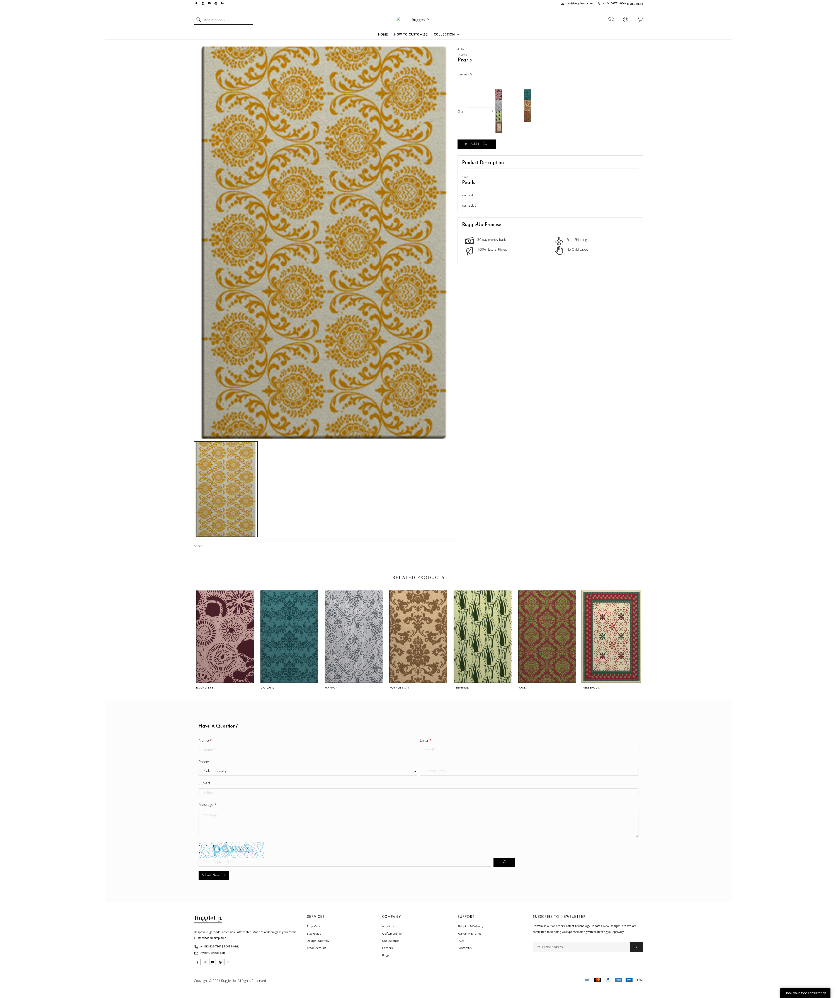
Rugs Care (313, 926)
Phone (204, 761)
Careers (387, 948)
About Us (388, 926)
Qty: (461, 111)
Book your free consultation (805, 993)
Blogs (385, 955)
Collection (444, 34)
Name (205, 740)
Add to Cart (480, 144)
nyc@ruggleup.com (579, 3)
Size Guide (314, 933)
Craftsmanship (392, 933)
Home (383, 34)
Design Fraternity (318, 941)
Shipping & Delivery (470, 926)
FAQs (461, 941)
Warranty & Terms (469, 933)
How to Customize (410, 34)
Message (207, 804)
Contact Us (465, 948)
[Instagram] (203, 3)
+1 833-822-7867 (614, 3)
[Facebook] (196, 3)
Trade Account (316, 948)
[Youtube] (209, 3)
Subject (204, 782)
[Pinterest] (216, 3)
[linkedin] (222, 3)
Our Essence (390, 941)
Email (425, 740)
